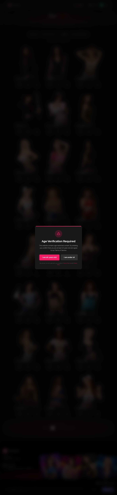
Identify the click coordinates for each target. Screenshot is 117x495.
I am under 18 (69, 257)
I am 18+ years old (49, 257)
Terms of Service (67, 263)
